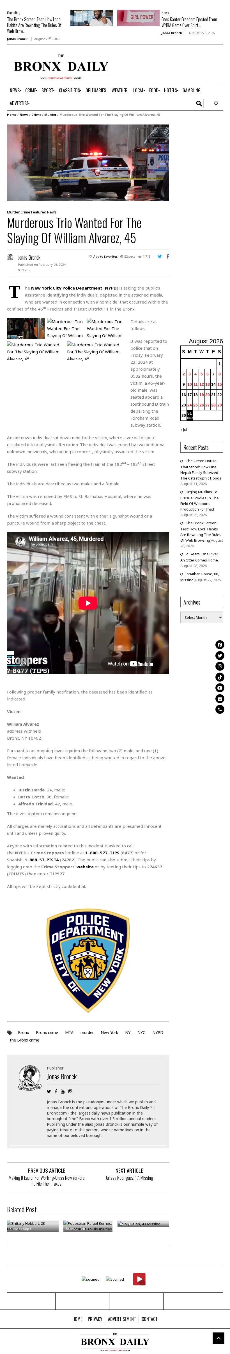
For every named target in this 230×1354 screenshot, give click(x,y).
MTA (69, 1032)
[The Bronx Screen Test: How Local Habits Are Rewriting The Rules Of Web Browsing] (91, 17)
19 (201, 394)
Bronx (23, 1032)
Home (12, 114)
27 (207, 405)
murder (87, 1032)
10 (189, 384)
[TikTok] (219, 677)
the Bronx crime (24, 1040)
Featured (38, 212)
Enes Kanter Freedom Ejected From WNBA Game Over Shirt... (189, 22)
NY (127, 1032)
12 (201, 384)
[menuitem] (14, 90)
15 (219, 384)
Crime (36, 114)
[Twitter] (219, 655)
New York (109, 1032)
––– (102, 852)
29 (219, 405)
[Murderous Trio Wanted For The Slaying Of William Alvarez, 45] (88, 162)
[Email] (219, 698)
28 (213, 405)
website (85, 866)
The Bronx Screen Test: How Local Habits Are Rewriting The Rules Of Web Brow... (34, 25)
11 (196, 384)
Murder (50, 114)
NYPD (157, 1032)
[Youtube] (219, 687)
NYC (141, 1032)
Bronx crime (47, 1032)
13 (207, 384)
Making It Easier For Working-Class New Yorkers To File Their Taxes (47, 1180)
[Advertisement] (205, 228)
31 (189, 413)
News (165, 12)
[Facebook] (219, 644)
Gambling (13, 12)
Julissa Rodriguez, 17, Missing (129, 1177)
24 (189, 405)
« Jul (183, 429)
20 (207, 394)
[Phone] (219, 709)
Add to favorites (105, 256)
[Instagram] (219, 666)
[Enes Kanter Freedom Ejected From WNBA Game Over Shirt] (138, 17)
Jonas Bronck (17, 39)
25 (195, 405)
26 (201, 405)
